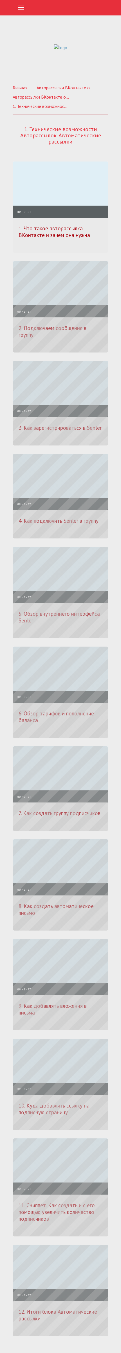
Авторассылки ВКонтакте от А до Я (65, 87)
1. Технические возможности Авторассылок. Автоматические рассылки (41, 106)
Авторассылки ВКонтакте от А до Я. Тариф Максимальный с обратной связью (41, 97)
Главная (20, 87)
